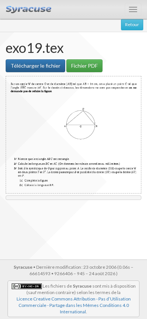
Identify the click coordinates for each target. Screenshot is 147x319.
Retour (132, 24)
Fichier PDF (84, 65)
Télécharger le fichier (35, 65)
